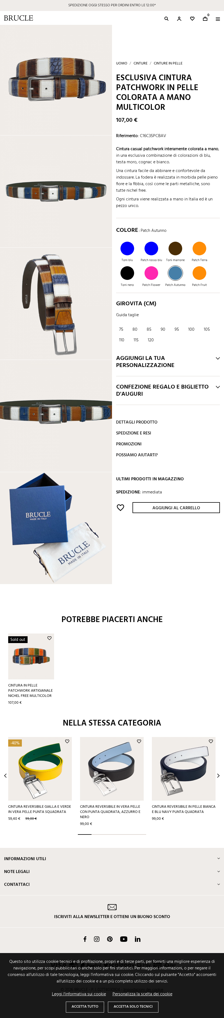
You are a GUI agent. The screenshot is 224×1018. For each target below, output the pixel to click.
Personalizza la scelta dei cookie (142, 994)
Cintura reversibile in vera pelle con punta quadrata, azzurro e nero (110, 812)
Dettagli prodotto (136, 422)
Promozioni (129, 444)
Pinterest (110, 939)
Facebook (85, 939)
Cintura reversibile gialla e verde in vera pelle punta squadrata (39, 809)
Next (218, 776)
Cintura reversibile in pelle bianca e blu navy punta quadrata (184, 809)
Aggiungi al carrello (176, 508)
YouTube (123, 939)
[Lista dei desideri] (192, 19)
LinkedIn (137, 939)
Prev (5, 776)
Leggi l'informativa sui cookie (79, 994)
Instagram (96, 939)
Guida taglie (127, 315)
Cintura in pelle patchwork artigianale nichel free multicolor (30, 690)
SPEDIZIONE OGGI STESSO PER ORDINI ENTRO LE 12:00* (112, 5)
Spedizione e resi (133, 433)
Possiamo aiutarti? (137, 455)
